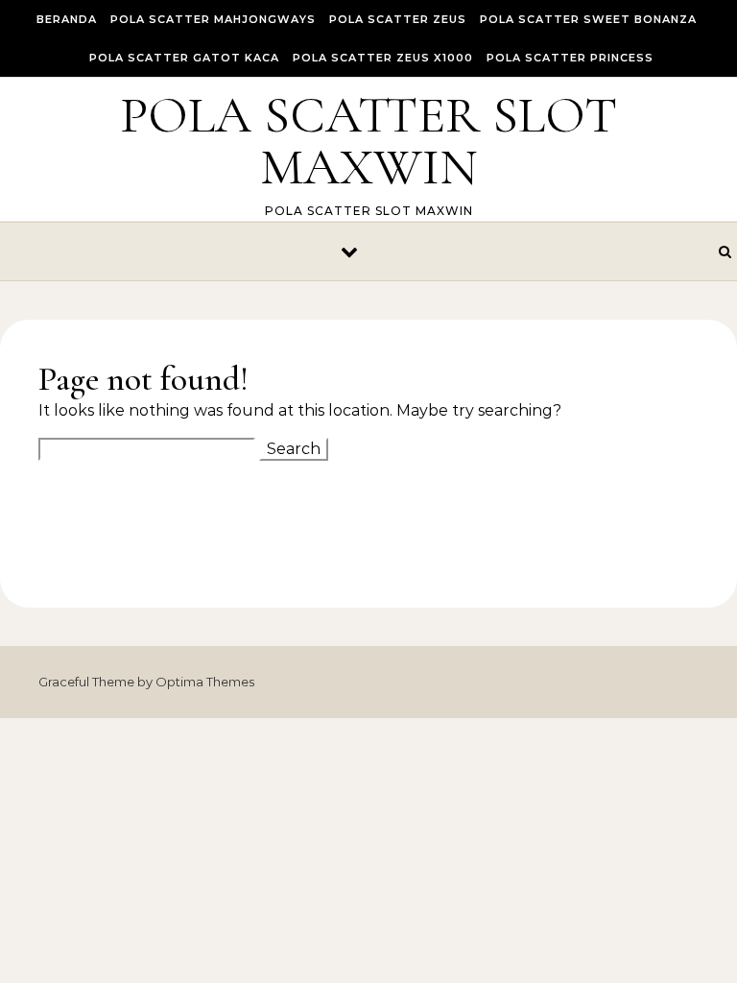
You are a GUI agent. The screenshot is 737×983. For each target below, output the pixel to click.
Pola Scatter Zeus (397, 19)
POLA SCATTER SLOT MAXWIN (368, 141)
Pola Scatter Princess (570, 57)
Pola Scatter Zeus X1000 (383, 57)
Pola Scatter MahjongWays (213, 19)
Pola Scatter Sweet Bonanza (588, 19)
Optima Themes (204, 681)
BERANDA (66, 19)
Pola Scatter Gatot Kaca (184, 57)
